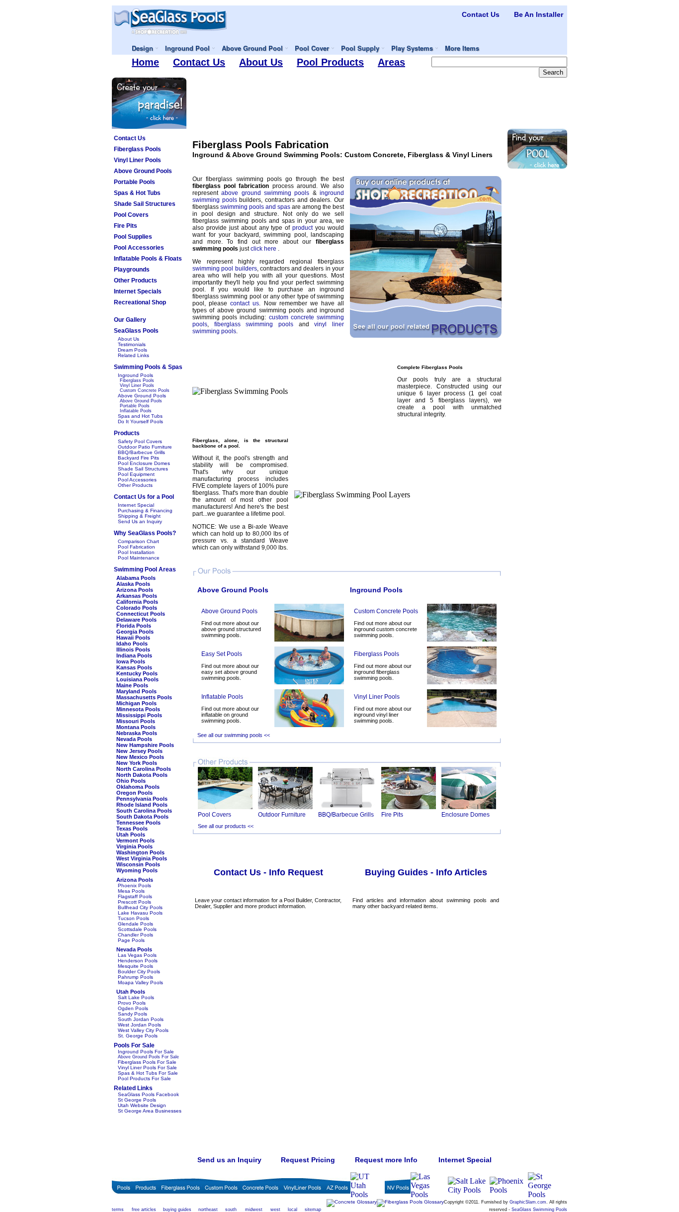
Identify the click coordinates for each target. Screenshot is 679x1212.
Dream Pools (132, 350)
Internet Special (136, 505)
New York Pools (136, 763)
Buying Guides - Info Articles (426, 872)
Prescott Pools (134, 902)
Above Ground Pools (142, 395)
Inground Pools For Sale (146, 1051)
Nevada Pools (134, 739)
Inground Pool (187, 48)
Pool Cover (312, 48)
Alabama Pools (136, 578)
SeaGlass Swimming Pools (539, 1209)
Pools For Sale (134, 1045)
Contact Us (481, 14)
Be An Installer (538, 14)
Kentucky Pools (137, 673)
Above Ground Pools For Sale (148, 1056)
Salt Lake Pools (136, 997)
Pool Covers (214, 814)
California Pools (137, 602)
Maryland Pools (136, 691)
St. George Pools (138, 1035)
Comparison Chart (138, 541)
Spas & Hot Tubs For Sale (148, 1073)
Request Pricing (308, 1160)
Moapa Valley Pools (140, 982)
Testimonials (132, 344)
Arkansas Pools (136, 596)
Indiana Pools (134, 655)
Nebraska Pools (136, 733)
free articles (144, 1209)
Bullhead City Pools (140, 907)
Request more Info (386, 1160)
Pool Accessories (137, 479)
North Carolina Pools (143, 769)
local (292, 1209)
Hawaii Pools (133, 638)
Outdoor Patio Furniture (145, 447)
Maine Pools (132, 685)
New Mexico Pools (140, 757)
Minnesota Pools (138, 709)
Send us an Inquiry (229, 1160)
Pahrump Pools (135, 977)
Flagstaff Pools (135, 896)
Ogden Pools (133, 1008)
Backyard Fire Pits (138, 458)
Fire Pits (392, 814)
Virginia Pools (134, 846)
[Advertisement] (380, 100)
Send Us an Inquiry (140, 521)
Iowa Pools (130, 661)
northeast (208, 1209)
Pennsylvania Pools (142, 799)
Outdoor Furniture (282, 814)
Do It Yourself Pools (140, 421)
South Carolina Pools (144, 811)
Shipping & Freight (139, 516)
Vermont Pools (135, 840)
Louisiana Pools (137, 679)
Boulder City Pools (139, 971)
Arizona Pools (134, 590)
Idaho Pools (132, 644)
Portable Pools (135, 405)
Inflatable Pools (136, 410)
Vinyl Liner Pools (137, 385)
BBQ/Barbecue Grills (141, 452)
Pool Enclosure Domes (144, 463)
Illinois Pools (133, 650)
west (275, 1209)
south (231, 1209)
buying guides (177, 1209)
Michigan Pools (136, 703)
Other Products (135, 485)
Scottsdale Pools (137, 929)
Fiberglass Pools (137, 380)
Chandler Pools (135, 934)
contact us (244, 303)
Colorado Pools (136, 608)
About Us (128, 339)
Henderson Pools (138, 960)
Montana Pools (136, 727)
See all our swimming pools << (233, 735)
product (303, 227)
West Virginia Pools (141, 858)
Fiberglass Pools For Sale (147, 1062)
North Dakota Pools (142, 775)
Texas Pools (132, 829)
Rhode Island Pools (142, 805)
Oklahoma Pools (138, 787)
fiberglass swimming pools (256, 324)
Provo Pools (132, 1003)
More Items (462, 48)
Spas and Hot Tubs (140, 416)
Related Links (133, 355)
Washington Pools (140, 852)
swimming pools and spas (256, 206)
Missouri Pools (135, 721)
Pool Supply (360, 48)
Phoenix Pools (134, 885)
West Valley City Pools (143, 1030)
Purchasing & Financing (145, 510)
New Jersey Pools (139, 751)
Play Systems (412, 48)
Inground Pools (135, 375)
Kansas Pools (134, 667)
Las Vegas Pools (137, 955)
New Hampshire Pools (145, 745)
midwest (253, 1209)
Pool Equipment (136, 474)
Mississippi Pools (139, 715)
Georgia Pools (135, 632)
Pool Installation (136, 552)
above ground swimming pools (266, 192)
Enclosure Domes (465, 814)
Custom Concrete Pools (145, 390)
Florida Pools (133, 626)
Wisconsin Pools (138, 864)
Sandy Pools (132, 1014)
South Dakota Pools (142, 817)
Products (127, 433)
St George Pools (137, 1100)
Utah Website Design (142, 1105)
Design (142, 48)
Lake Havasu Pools (140, 913)
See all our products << (226, 826)
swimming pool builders (224, 268)
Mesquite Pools (135, 966)
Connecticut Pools (140, 614)
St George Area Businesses (149, 1111)
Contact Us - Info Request (268, 872)
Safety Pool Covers (140, 441)
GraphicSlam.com (527, 1202)
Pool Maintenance (139, 557)
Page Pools (131, 940)
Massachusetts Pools (144, 697)
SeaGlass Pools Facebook (148, 1094)
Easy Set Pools (221, 654)
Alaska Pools (133, 584)
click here (264, 248)
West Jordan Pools (139, 1024)
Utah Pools (130, 835)
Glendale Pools (135, 924)
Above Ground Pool (252, 48)
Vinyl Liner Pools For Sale (147, 1067)
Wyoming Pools (137, 870)
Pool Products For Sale (144, 1078)
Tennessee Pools (138, 823)
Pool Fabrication (136, 547)
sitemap (313, 1209)
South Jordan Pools (141, 1019)
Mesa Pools (131, 891)
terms (118, 1209)
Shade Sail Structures (143, 468)
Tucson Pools (133, 918)
